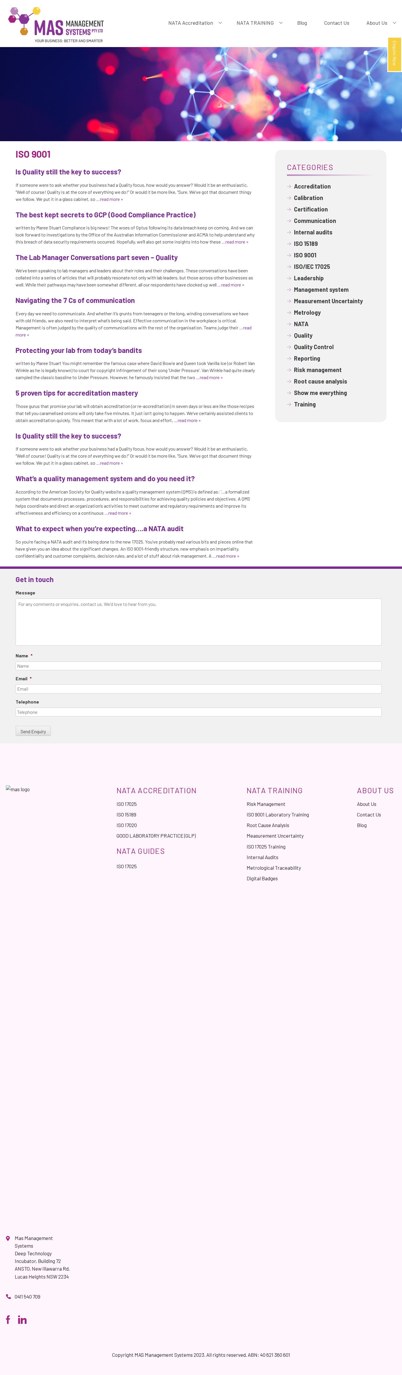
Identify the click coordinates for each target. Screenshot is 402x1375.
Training (305, 404)
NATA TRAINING (255, 22)
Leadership (309, 277)
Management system (321, 289)
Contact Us (336, 22)
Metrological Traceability (274, 868)
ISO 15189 (306, 243)
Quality (303, 335)
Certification (311, 209)
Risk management (318, 369)
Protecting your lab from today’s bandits (79, 350)
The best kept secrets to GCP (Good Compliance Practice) (106, 214)
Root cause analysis (320, 381)
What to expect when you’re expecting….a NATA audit (100, 528)
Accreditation (312, 186)
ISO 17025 (127, 804)
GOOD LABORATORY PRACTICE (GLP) (156, 836)
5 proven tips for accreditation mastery (77, 393)
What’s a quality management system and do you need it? (105, 478)
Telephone (27, 701)
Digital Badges (262, 878)
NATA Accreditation (190, 22)
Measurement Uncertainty (328, 300)
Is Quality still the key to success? (68, 171)
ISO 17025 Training (266, 846)
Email (24, 678)
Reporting (307, 358)
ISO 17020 (127, 825)
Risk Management (266, 804)
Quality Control (314, 346)
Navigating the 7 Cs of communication (75, 300)
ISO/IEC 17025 (312, 266)
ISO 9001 (305, 255)
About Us (376, 22)
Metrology (307, 312)
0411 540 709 (27, 1296)
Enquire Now (395, 53)
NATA (301, 323)
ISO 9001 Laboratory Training (278, 814)
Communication (315, 220)
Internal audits (313, 232)
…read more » (109, 199)
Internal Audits (262, 857)
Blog (302, 22)
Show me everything (320, 392)
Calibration (308, 197)
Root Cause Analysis (268, 825)
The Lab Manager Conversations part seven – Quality (97, 257)
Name (24, 655)
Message (25, 592)
